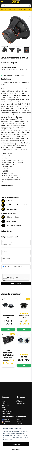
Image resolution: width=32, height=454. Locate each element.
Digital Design (19, 75)
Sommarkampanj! (7, 411)
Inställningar (16, 449)
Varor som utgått (13, 9)
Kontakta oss (20, 419)
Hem (2, 9)
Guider (4, 409)
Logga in (18, 400)
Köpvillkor (19, 421)
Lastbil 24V (5, 403)
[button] (28, 16)
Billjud (6, 9)
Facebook (7, 419)
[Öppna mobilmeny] (2, 2)
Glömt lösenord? (21, 403)
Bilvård (4, 407)
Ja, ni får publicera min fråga (14, 267)
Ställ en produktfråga (13, 217)
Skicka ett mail (11, 221)
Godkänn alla (16, 444)
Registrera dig (20, 402)
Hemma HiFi (6, 405)
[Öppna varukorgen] (30, 2)
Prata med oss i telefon (14, 225)
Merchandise (6, 413)
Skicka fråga (16, 283)
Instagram (7, 421)
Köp (8, 329)
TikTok (6, 424)
